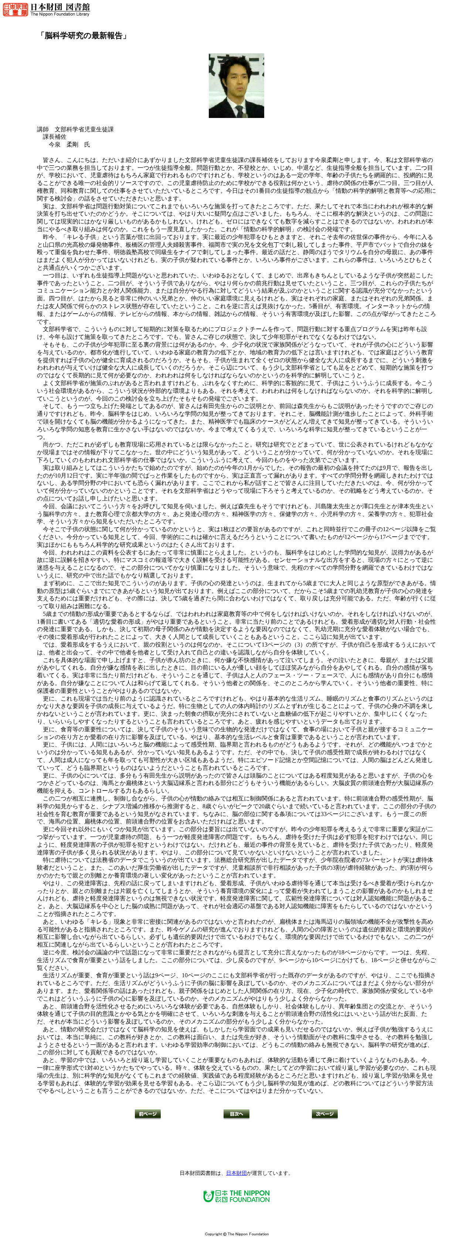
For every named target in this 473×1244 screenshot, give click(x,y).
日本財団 (236, 1173)
